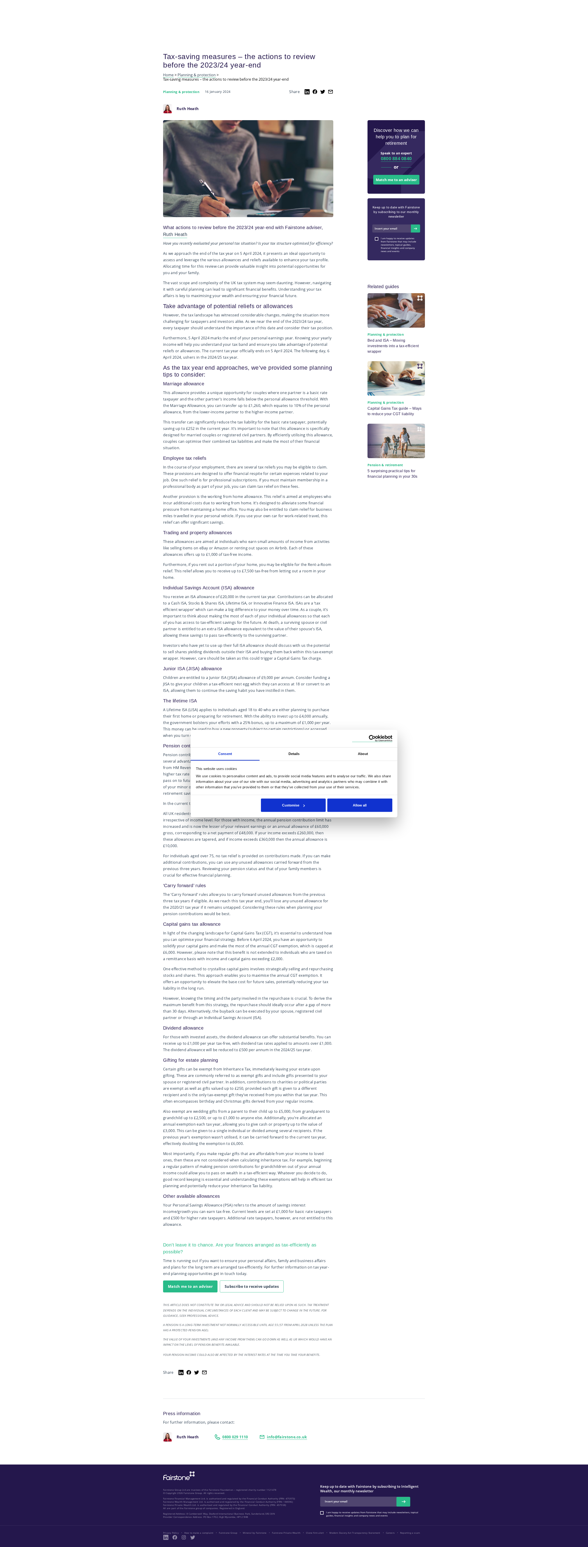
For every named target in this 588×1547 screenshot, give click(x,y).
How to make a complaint (199, 1532)
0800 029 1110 (235, 1436)
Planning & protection (197, 75)
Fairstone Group (228, 1532)
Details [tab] (294, 753)
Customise (290, 805)
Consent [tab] (225, 753)
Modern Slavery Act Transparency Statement (354, 1532)
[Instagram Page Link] (184, 1537)
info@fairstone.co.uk (287, 1436)
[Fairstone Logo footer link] (178, 1476)
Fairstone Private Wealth (286, 1532)
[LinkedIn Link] (166, 1537)
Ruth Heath (175, 234)
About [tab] (363, 753)
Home (168, 75)
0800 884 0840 (396, 158)
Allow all (360, 805)
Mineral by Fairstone (254, 1532)
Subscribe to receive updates (252, 1286)
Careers (390, 1532)
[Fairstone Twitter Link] (192, 1537)
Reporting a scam (410, 1532)
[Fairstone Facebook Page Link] (175, 1537)
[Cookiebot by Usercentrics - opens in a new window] (372, 738)
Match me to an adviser (190, 1286)
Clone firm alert (315, 1532)
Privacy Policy (171, 1532)
